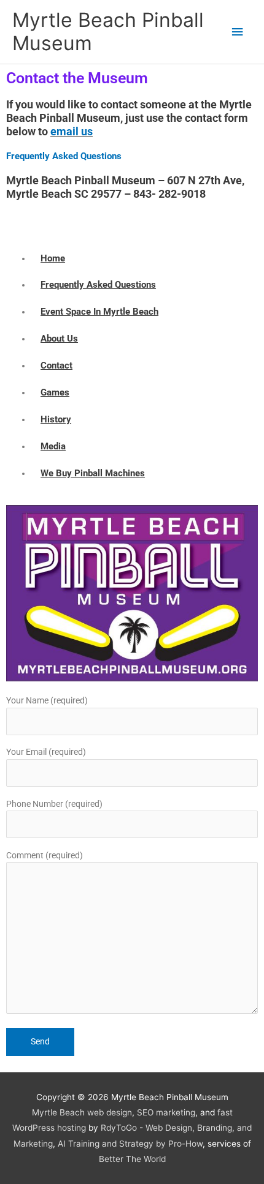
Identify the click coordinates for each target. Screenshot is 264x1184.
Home (53, 258)
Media (53, 446)
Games (55, 392)
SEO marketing (166, 1112)
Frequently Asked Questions (64, 156)
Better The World (132, 1159)
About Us (59, 338)
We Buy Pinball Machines (93, 473)
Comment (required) (44, 855)
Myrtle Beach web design (82, 1112)
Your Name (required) (47, 700)
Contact (56, 365)
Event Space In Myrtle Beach (99, 311)
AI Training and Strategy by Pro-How (130, 1143)
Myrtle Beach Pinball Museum (108, 31)
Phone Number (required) (54, 804)
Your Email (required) (46, 752)
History (56, 419)
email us (71, 131)
